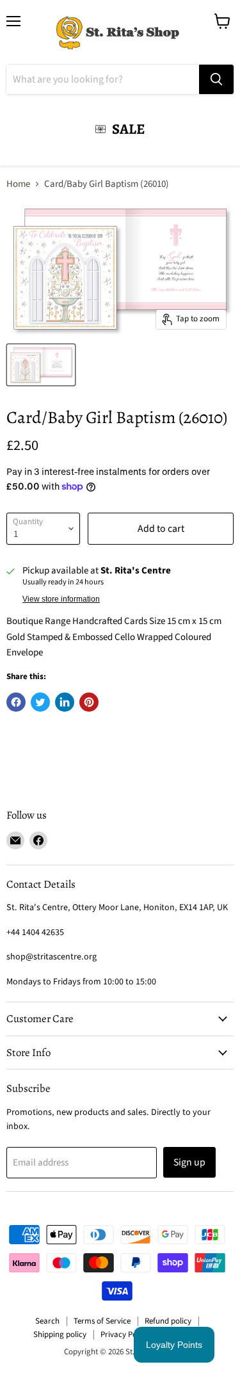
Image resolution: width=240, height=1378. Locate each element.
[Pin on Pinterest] (89, 702)
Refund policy (168, 1321)
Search (47, 1321)
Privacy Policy (124, 1334)
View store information (61, 599)
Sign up (189, 1162)
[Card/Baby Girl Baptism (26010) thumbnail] (41, 364)
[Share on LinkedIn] (64, 702)
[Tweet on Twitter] (40, 702)
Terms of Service (102, 1321)
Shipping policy (59, 1334)
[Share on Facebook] (16, 702)
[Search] (216, 79)
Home (18, 184)
